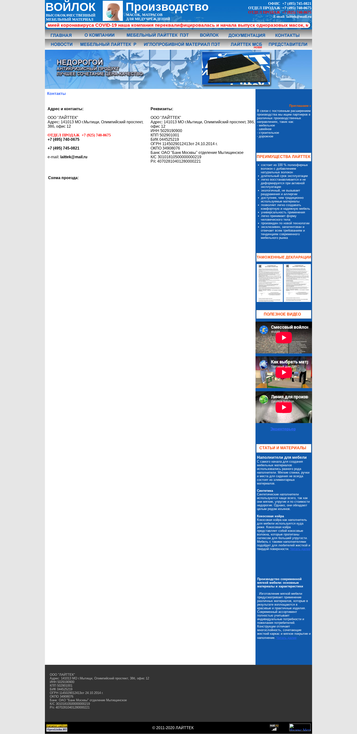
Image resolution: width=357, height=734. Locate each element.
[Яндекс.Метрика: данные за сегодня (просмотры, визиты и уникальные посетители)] (300, 727)
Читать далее (300, 549)
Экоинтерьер (283, 429)
